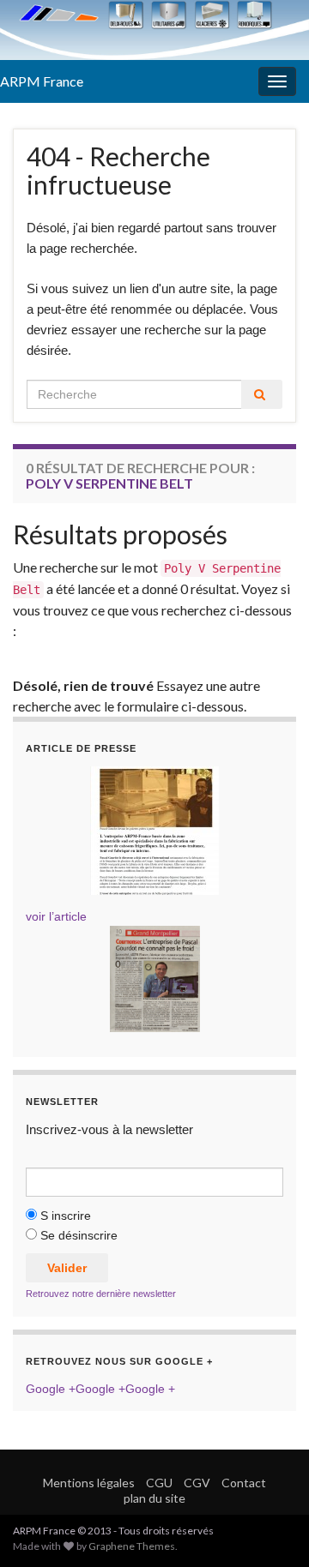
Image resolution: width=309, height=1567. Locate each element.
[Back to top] (270, 1528)
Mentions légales (89, 1482)
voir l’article (56, 916)
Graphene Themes (131, 1546)
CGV (197, 1482)
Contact (243, 1482)
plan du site (154, 1498)
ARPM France (41, 81)
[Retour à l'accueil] (154, 30)
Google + (51, 1389)
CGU (159, 1482)
